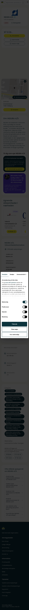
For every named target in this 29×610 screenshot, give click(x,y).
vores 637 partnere (10, 282)
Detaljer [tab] (12, 274)
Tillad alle (14, 324)
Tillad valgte (14, 329)
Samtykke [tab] (4, 274)
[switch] (25, 307)
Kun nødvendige (14, 334)
